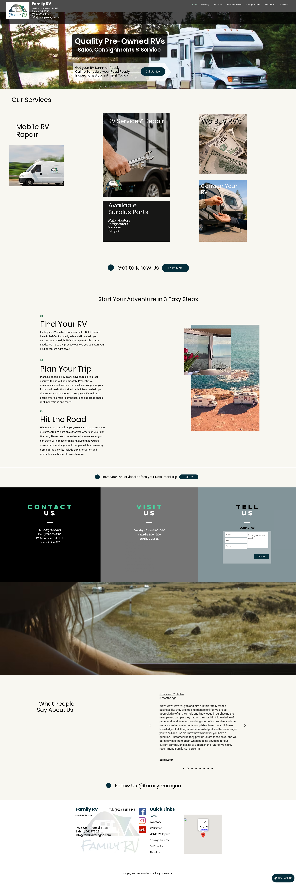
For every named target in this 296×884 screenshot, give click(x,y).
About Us (155, 852)
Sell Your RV (156, 846)
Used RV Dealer (83, 815)
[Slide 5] (196, 768)
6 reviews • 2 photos (171, 694)
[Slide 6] (192, 768)
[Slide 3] (204, 768)
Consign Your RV (219, 189)
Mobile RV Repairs (160, 834)
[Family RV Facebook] (142, 811)
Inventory (155, 822)
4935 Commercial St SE (92, 828)
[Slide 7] (188, 768)
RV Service (156, 828)
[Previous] (150, 726)
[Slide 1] (212, 768)
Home (153, 816)
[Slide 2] (208, 768)
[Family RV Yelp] (142, 829)
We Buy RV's (221, 121)
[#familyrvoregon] (142, 820)
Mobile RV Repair (32, 130)
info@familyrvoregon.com (46, 17)
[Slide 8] (183, 768)
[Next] (245, 726)
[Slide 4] (200, 768)
